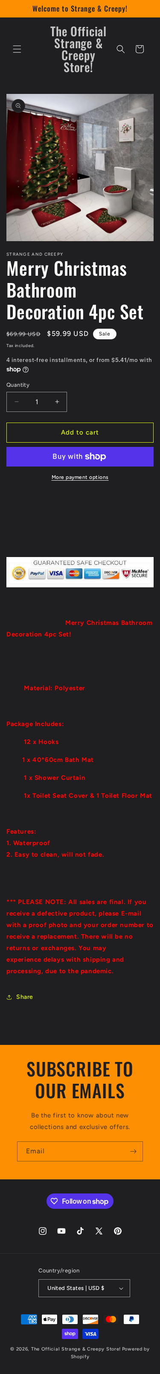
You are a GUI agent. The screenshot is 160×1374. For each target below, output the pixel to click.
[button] (17, 49)
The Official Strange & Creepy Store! (76, 1349)
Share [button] (24, 997)
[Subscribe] (133, 1151)
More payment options (80, 477)
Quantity (17, 385)
